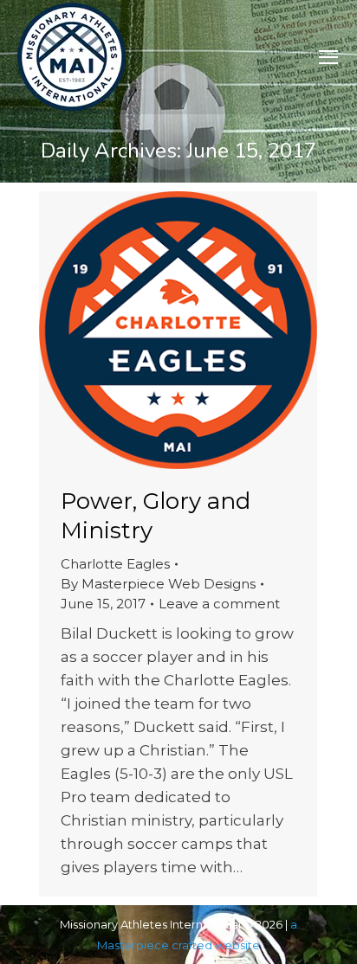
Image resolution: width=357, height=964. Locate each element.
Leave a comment (219, 603)
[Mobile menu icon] (328, 57)
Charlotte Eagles (115, 564)
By (158, 583)
